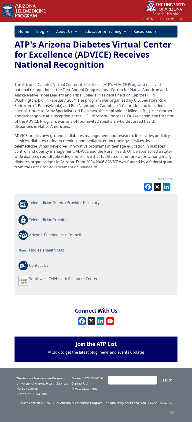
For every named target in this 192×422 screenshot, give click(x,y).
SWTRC (149, 19)
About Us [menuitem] (63, 33)
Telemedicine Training (48, 219)
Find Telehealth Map (47, 250)
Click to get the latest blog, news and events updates (98, 352)
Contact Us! (79, 383)
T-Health (167, 19)
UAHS (183, 19)
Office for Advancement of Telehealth (64, 167)
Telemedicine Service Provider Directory (64, 202)
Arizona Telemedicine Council (55, 234)
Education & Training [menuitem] (101, 33)
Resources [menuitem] (141, 33)
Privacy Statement (84, 388)
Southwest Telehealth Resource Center (63, 278)
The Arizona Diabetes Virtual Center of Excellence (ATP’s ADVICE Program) (80, 84)
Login (172, 412)
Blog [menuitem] (38, 33)
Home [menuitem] (23, 31)
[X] (91, 320)
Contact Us (38, 265)
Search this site (165, 13)
